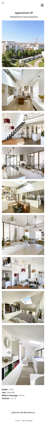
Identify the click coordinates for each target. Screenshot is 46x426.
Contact (17, 421)
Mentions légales (27, 421)
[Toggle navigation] (42, 5)
